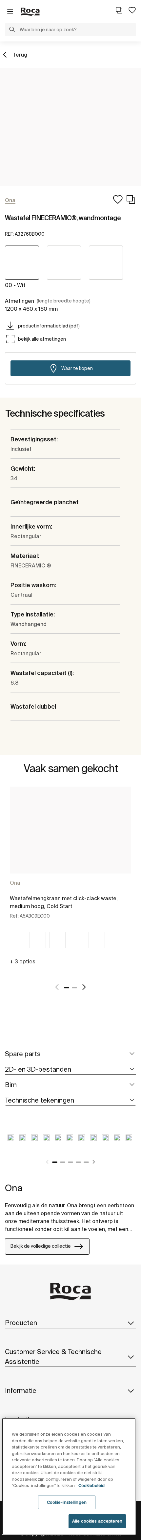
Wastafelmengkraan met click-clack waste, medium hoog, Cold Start (64, 902)
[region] (69, 1476)
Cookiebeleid (91, 1485)
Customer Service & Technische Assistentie (53, 1356)
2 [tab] (74, 987)
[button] (12, 30)
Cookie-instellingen (67, 1502)
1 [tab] (66, 987)
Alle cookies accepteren (97, 1521)
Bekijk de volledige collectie (40, 1246)
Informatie (20, 1390)
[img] (18, 940)
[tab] (70, 1054)
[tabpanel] (70, 880)
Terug (20, 55)
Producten (21, 1322)
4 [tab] (78, 1162)
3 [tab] (70, 1162)
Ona (15, 883)
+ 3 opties (22, 961)
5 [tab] (86, 1162)
